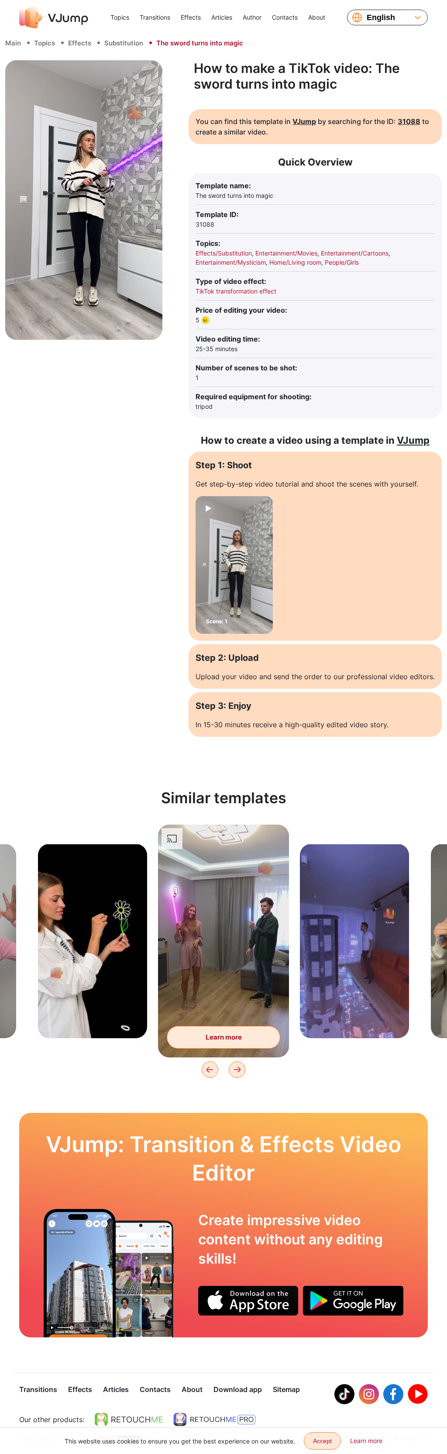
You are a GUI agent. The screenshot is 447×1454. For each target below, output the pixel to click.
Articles (221, 17)
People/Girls (342, 262)
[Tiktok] (344, 1394)
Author (252, 17)
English (381, 17)
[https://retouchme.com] (129, 1419)
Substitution (123, 43)
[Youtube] (418, 1394)
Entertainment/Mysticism (231, 262)
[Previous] (210, 1069)
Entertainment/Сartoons (355, 253)
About (316, 17)
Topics (119, 17)
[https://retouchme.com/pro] (214, 1419)
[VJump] (53, 17)
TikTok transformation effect (236, 291)
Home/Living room (295, 262)
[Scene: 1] (234, 565)
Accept (322, 1440)
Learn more (93, 1018)
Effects (191, 17)
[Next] (237, 1069)
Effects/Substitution (224, 253)
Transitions (155, 17)
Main (13, 43)
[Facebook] (393, 1394)
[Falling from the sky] (80, 1273)
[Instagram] (369, 1394)
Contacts (285, 17)
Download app (237, 1389)
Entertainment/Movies (286, 253)
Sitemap (286, 1389)
